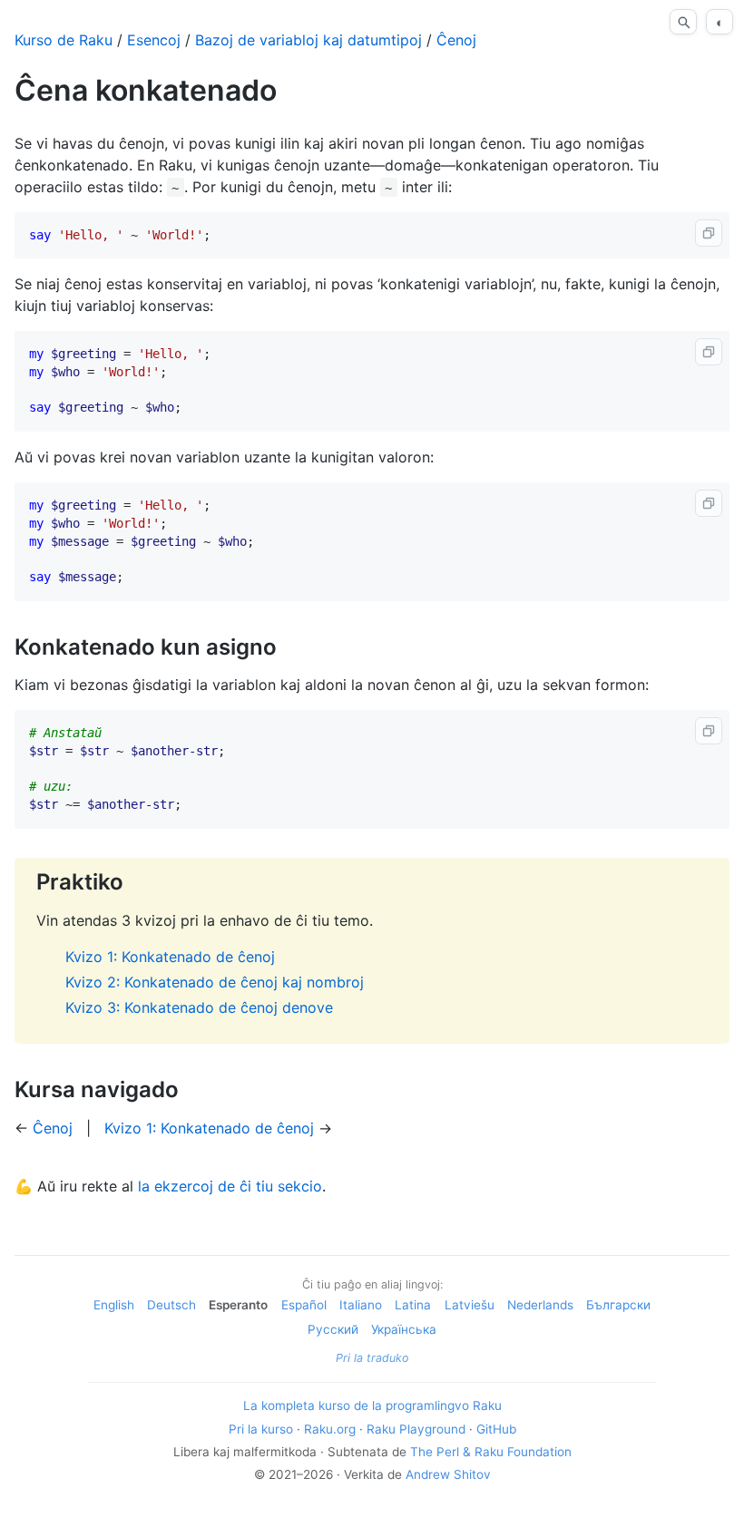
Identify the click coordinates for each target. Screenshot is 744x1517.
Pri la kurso (261, 1429)
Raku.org (330, 1429)
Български (618, 1305)
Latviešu (469, 1305)
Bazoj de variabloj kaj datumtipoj (308, 40)
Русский (333, 1329)
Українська (403, 1329)
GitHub (496, 1429)
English (113, 1305)
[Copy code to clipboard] (708, 233)
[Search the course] (683, 21)
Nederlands (540, 1305)
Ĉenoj (456, 40)
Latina (413, 1305)
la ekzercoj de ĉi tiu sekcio (230, 1186)
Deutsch (171, 1305)
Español (304, 1305)
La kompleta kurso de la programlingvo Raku (372, 1405)
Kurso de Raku (64, 40)
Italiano (360, 1305)
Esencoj (154, 40)
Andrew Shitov (448, 1474)
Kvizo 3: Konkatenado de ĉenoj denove (199, 1007)
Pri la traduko (372, 1358)
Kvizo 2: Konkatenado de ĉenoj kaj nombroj (214, 982)
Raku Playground (416, 1429)
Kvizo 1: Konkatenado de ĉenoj (170, 957)
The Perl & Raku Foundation (491, 1451)
